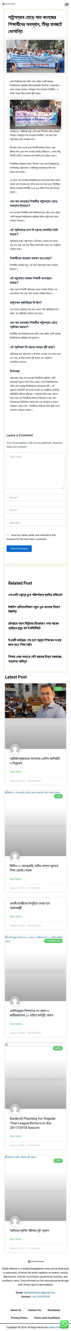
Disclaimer (54, 1310)
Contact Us (34, 1310)
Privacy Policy (19, 1317)
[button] (66, 4)
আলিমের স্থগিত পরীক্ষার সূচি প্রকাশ (29, 1231)
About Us (16, 1310)
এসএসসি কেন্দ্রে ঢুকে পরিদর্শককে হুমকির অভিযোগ (35, 595)
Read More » (16, 772)
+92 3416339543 (41, 1296)
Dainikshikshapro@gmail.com (39, 1292)
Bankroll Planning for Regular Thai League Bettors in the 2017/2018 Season (33, 1123)
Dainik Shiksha (57, 1327)
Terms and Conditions (47, 1317)
